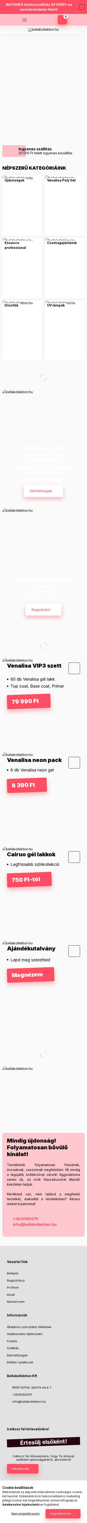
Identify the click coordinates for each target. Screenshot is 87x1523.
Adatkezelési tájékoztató (24, 1334)
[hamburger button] (24, 19)
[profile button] (47, 19)
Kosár (11, 1294)
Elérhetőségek (41, 491)
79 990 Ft (25, 701)
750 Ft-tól (26, 879)
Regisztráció (41, 610)
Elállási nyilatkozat (20, 1362)
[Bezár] (82, 7)
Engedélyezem (60, 1513)
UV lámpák (56, 305)
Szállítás (13, 1348)
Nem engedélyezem (25, 1513)
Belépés (13, 1273)
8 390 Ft (23, 785)
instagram (17, 1413)
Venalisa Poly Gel (61, 180)
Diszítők (11, 305)
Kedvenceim (16, 1301)
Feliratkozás (20, 1468)
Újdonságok (14, 180)
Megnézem (41, 121)
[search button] (36, 19)
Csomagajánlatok (62, 243)
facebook (8, 1413)
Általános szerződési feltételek (29, 1327)
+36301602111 (80, 29)
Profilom (13, 1287)
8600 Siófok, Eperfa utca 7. (32, 1387)
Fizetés (12, 1341)
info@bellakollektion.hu (35, 1224)
